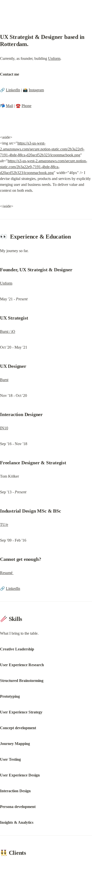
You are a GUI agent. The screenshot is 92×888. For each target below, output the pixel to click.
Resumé (6, 573)
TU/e (4, 524)
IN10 (4, 428)
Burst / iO (7, 331)
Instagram (36, 90)
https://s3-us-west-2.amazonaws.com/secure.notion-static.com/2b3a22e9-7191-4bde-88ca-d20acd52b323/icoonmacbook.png (42, 149)
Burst (4, 380)
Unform (54, 58)
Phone (26, 106)
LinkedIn (13, 90)
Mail (9, 106)
